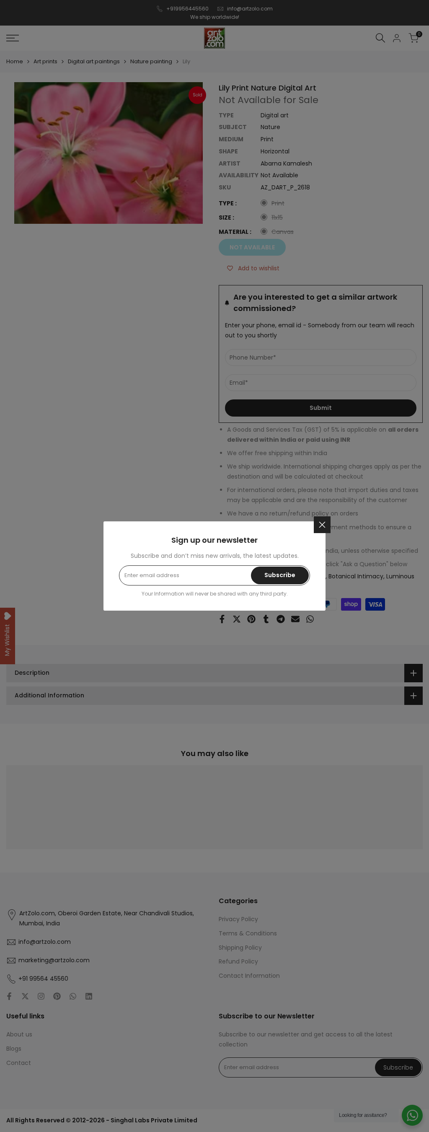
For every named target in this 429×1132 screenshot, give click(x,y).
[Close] (322, 524)
